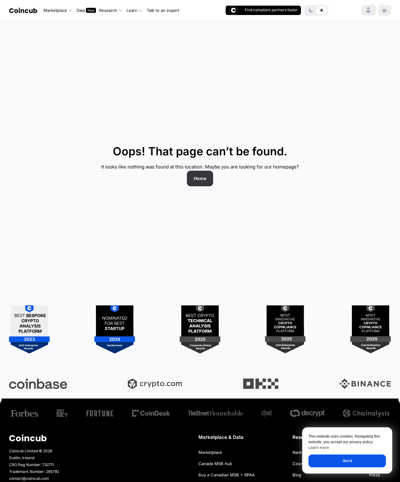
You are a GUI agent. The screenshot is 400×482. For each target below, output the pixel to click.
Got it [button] (347, 461)
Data (81, 10)
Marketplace (55, 10)
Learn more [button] (318, 447)
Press (374, 474)
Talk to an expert (163, 10)
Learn (132, 10)
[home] (23, 10)
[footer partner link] (24, 413)
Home (200, 178)
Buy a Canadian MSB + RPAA (226, 474)
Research (108, 10)
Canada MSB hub (215, 463)
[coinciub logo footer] (28, 437)
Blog (296, 474)
